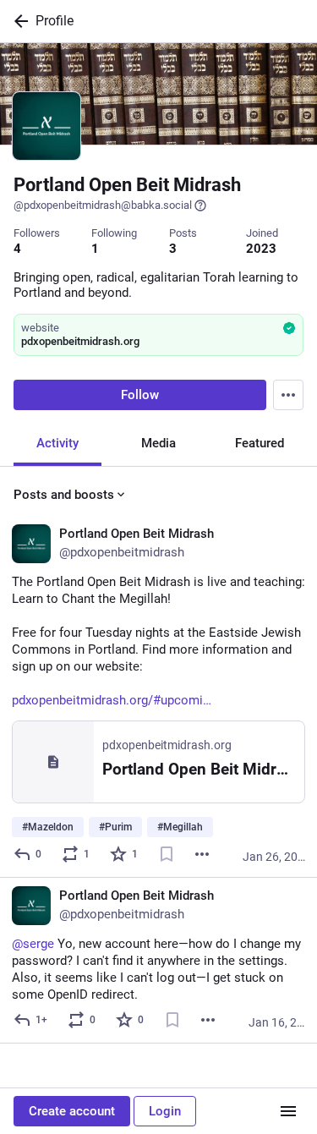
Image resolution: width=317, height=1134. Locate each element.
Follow (140, 395)
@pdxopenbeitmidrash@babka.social (103, 205)
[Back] (18, 21)
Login (165, 1111)
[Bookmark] (166, 854)
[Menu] (288, 395)
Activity (57, 443)
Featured (259, 443)
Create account (72, 1111)
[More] (202, 854)
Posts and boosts (64, 494)
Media (158, 443)
